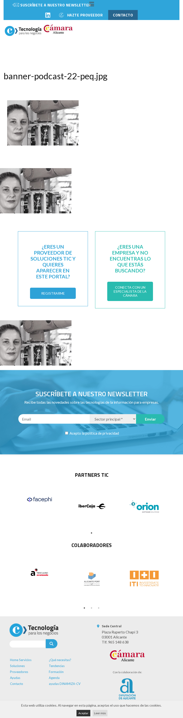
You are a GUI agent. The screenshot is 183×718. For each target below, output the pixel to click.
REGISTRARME (53, 293)
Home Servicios (20, 660)
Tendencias (57, 666)
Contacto (16, 684)
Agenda (54, 678)
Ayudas (15, 678)
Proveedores (19, 672)
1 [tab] (91, 533)
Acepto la (94, 433)
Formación (56, 672)
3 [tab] (98, 608)
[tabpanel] (39, 499)
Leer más (100, 713)
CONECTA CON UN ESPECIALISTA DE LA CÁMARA (130, 291)
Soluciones (17, 666)
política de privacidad (102, 433)
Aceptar (83, 713)
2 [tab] (91, 608)
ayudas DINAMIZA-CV (65, 684)
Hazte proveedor (85, 15)
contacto (123, 15)
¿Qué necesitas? (60, 660)
